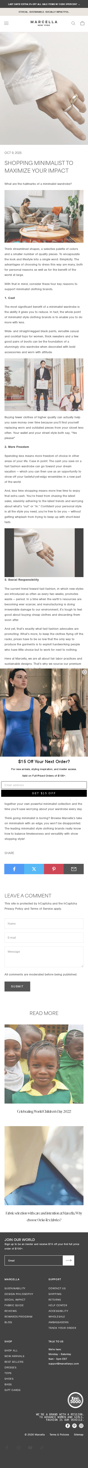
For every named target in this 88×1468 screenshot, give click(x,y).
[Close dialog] (84, 672)
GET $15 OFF (44, 793)
